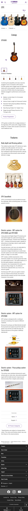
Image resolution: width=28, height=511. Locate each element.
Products (24, 441)
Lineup (3, 28)
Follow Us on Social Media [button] (7, 475)
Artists (2, 461)
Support (13, 420)
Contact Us (6, 497)
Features (11, 28)
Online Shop (3, 468)
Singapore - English (7, 483)
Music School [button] (4, 450)
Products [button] (3, 446)
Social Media (18, 500)
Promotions (3, 457)
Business (3, 486)
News (2, 453)
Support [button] (3, 472)
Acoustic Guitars (6, 442)
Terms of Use (13, 497)
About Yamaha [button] (4, 479)
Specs (13, 416)
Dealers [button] (2, 464)
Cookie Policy (10, 500)
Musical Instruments (5, 441)
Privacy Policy (21, 497)
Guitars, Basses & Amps (15, 441)
